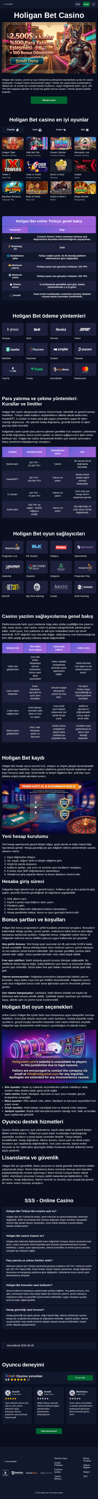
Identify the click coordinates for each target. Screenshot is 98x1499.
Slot (83, 130)
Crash (59, 130)
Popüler (11, 130)
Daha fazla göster (49, 1431)
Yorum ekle (80, 1378)
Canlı (35, 130)
